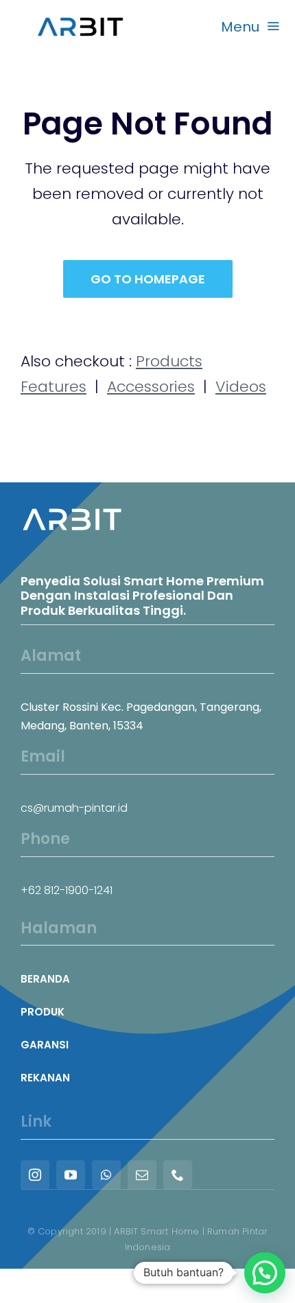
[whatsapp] (106, 1174)
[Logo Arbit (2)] (80, 14)
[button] (264, 1272)
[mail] (142, 1174)
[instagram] (35, 1174)
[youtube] (70, 1174)
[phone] (177, 1174)
